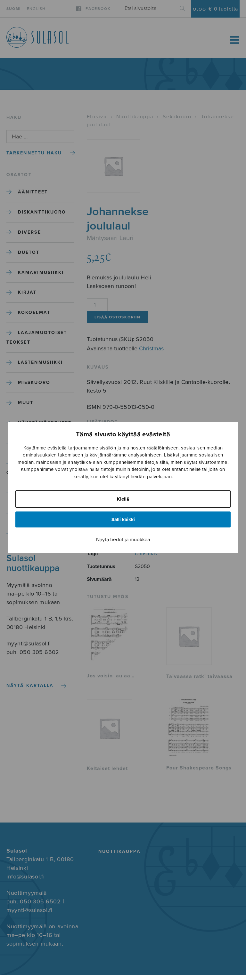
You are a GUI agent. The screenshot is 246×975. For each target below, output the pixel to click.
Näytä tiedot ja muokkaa (123, 539)
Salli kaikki (123, 519)
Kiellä (123, 499)
